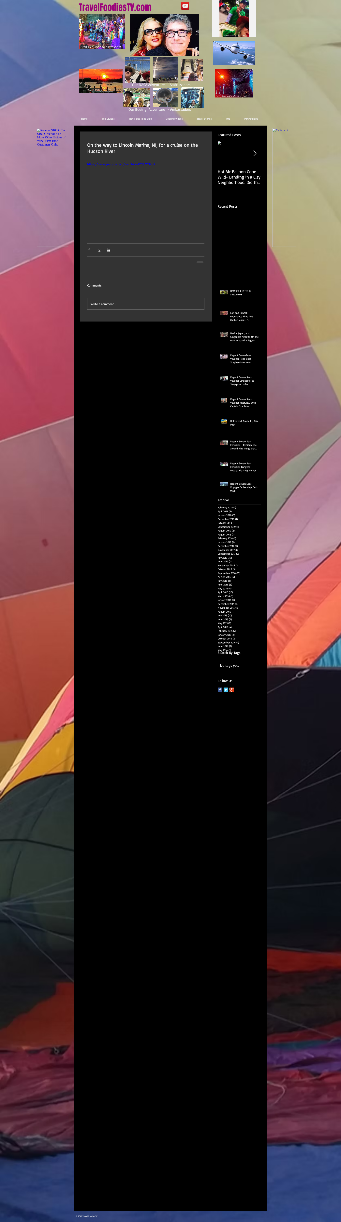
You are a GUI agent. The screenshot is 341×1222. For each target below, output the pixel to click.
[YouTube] (185, 6)
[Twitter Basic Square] (226, 690)
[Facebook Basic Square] (220, 690)
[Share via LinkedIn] (108, 250)
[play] (245, 33)
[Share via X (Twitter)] (99, 250)
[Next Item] (255, 153)
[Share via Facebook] (89, 250)
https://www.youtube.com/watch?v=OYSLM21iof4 (121, 164)
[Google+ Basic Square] (232, 690)
